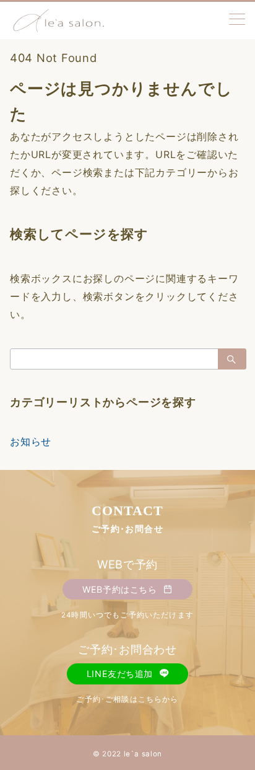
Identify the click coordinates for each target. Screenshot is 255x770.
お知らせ (30, 441)
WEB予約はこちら (121, 589)
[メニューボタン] (237, 20)
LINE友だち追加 (121, 673)
